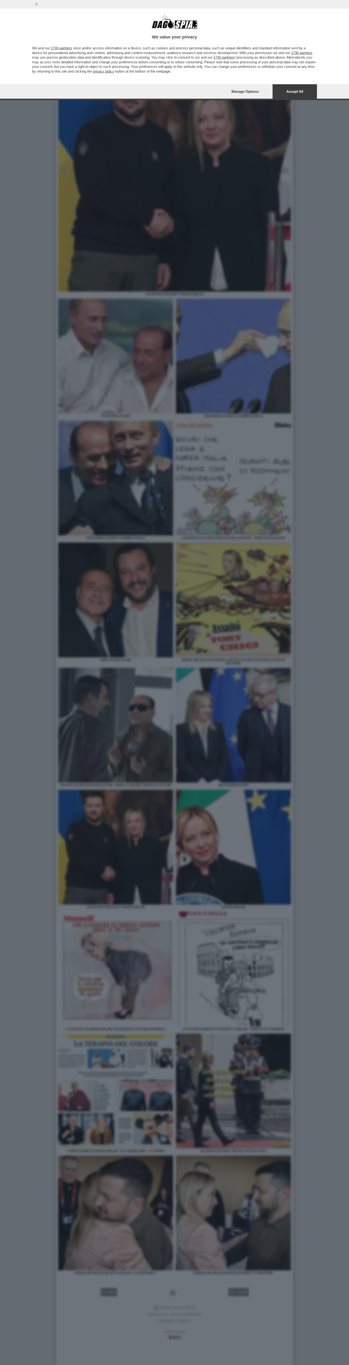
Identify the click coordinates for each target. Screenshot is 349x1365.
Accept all (294, 91)
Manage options (245, 91)
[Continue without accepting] (36, 4)
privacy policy (103, 71)
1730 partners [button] (61, 48)
